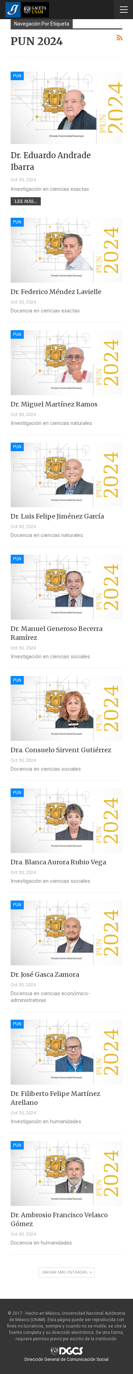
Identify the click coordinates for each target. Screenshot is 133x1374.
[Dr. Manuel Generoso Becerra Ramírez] (66, 587)
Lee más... (26, 201)
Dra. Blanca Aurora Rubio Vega (58, 862)
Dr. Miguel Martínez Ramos (54, 404)
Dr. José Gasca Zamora (45, 974)
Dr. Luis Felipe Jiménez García (57, 516)
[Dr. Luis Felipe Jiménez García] (66, 475)
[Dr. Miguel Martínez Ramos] (66, 362)
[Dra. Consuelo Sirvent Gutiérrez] (66, 708)
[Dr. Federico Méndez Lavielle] (66, 250)
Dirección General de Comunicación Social (66, 1359)
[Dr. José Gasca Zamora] (66, 933)
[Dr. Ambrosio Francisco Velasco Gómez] (66, 1173)
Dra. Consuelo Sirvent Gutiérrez (61, 750)
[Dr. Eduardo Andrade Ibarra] (66, 108)
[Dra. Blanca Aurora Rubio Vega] (66, 820)
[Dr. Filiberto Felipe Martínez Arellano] (66, 1052)
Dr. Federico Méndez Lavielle (56, 292)
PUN (17, 75)
